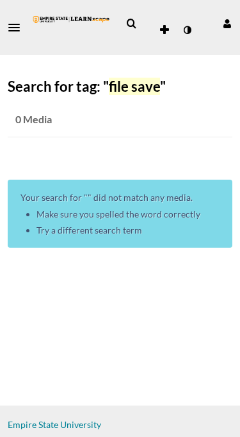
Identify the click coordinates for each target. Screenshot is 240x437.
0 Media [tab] (33, 119)
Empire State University (54, 424)
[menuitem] (131, 23)
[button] (18, 28)
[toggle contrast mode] (187, 30)
